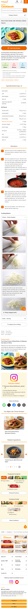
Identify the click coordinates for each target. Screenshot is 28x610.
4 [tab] (12, 466)
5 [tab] (14, 466)
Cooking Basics (19, 506)
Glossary (4, 506)
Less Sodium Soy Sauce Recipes (20, 481)
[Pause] (19, 467)
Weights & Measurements (12, 513)
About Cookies (20, 595)
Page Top (25, 526)
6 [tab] (16, 466)
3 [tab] (10, 466)
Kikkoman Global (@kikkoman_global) (14, 386)
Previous (2, 454)
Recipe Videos (5, 480)
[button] (3, 587)
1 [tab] (6, 466)
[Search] (25, 10)
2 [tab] (8, 466)
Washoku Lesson (13, 489)
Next (26, 454)
